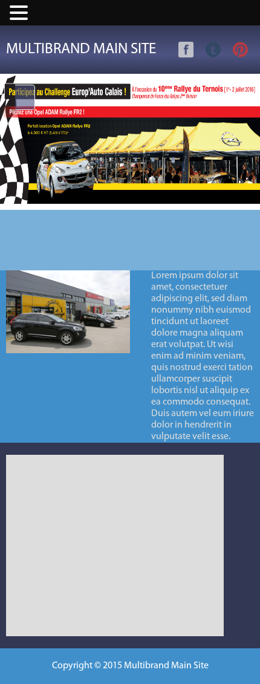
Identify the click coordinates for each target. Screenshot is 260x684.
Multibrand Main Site (81, 49)
